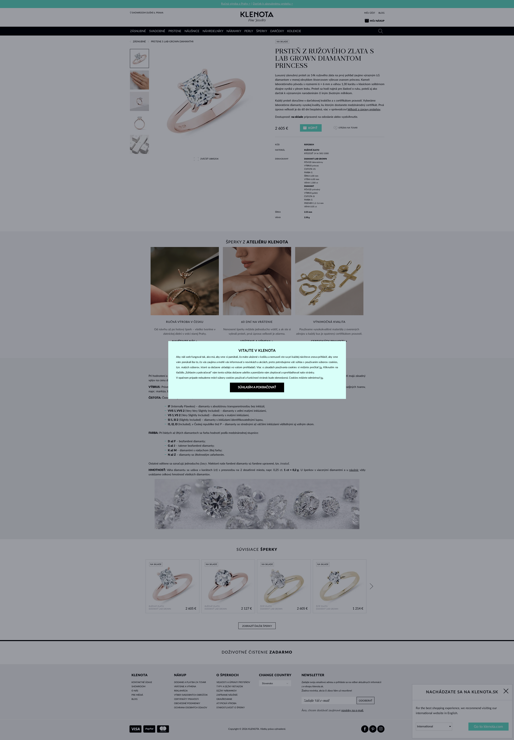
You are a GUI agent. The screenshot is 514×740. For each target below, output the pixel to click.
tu (320, 367)
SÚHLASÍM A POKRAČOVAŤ (257, 387)
